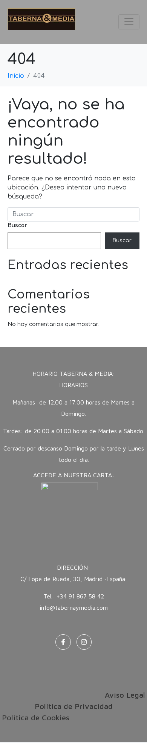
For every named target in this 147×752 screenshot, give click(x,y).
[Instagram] (84, 642)
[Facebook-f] (63, 642)
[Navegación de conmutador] (128, 21)
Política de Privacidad (74, 706)
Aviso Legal (125, 694)
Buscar (17, 225)
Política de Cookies (35, 717)
